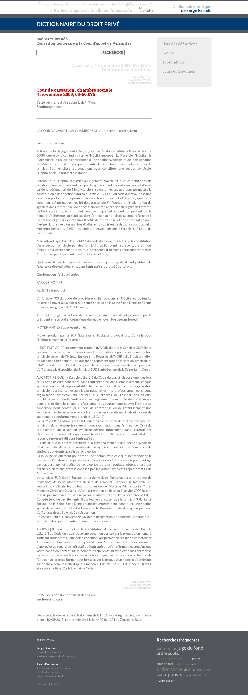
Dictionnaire (183, 6)
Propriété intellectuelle (50, 676)
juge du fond (190, 648)
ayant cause (166, 680)
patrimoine (166, 648)
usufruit (161, 675)
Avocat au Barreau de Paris (53, 668)
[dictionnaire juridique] (95, 7)
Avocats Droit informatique (140, 81)
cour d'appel (165, 664)
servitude (191, 664)
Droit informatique (48, 672)
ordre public (168, 653)
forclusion (200, 669)
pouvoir (176, 674)
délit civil (202, 675)
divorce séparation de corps (174, 658)
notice (168, 53)
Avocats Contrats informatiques (137, 586)
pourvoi (191, 675)
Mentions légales (47, 684)
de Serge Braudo (196, 10)
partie (196, 658)
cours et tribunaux (179, 71)
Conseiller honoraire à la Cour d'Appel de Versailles (55, 652)
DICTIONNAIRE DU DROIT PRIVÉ (78, 24)
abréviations (173, 62)
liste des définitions (180, 44)
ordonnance (169, 669)
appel (180, 663)
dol (187, 669)
